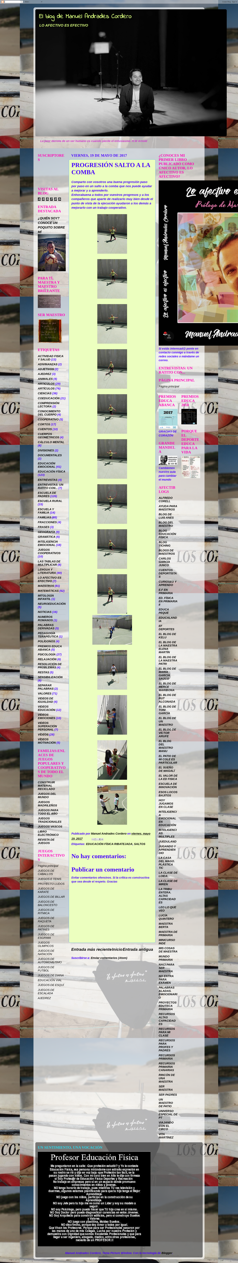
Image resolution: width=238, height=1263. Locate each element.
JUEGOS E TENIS (49, 879)
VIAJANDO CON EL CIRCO (166, 1126)
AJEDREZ (44, 374)
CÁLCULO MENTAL (51, 442)
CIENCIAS (44, 393)
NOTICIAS (44, 612)
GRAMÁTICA (46, 536)
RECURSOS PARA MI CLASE (167, 1032)
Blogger (167, 1253)
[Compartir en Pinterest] (102, 839)
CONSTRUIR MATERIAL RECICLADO (46, 786)
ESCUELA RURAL (50, 501)
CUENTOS (45, 429)
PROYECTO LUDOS (51, 883)
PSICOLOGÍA (47, 654)
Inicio (117, 949)
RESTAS (43, 672)
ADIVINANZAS (47, 364)
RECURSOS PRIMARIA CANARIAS (167, 1067)
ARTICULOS (46, 383)
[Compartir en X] (97, 839)
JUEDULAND (168, 841)
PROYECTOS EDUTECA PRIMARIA (168, 1006)
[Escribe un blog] (95, 839)
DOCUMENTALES (50, 455)
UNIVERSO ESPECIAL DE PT (168, 1114)
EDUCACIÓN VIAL (50, 980)
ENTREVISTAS (47, 479)
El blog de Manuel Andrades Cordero (85, 16)
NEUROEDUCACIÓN (52, 603)
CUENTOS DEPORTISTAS (168, 573)
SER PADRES (168, 1094)
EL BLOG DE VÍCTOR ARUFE (167, 733)
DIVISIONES (46, 450)
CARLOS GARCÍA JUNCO (165, 562)
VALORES (44, 693)
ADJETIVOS (46, 369)
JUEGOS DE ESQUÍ (51, 985)
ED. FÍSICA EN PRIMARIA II (168, 601)
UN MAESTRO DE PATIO (166, 1103)
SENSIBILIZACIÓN (50, 677)
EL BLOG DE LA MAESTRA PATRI (168, 660)
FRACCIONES (47, 522)
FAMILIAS (44, 517)
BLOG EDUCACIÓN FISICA (167, 534)
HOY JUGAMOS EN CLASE (166, 804)
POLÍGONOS (46, 641)
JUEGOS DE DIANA (51, 975)
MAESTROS (46, 585)
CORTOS (44, 424)
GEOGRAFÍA (46, 532)
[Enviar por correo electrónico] (93, 839)
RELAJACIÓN (47, 659)
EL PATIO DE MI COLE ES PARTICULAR (168, 759)
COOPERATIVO (48, 419)
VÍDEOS (43, 734)
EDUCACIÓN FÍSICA (51, 471)
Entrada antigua (138, 949)
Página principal (48, 865)
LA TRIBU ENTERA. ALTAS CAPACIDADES (167, 896)
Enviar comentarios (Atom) (109, 958)
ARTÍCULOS (46, 388)
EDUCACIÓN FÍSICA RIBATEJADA (109, 844)
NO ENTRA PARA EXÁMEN (166, 979)
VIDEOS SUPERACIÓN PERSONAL (47, 726)
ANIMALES (45, 378)
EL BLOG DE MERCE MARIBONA (167, 687)
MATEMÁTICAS (48, 590)
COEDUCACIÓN (49, 398)
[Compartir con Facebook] (100, 839)
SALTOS (139, 844)
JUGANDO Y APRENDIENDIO (167, 850)
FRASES (43, 527)
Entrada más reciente (91, 949)
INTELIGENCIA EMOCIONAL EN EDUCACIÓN (168, 818)
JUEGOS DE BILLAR (51, 896)
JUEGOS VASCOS (50, 826)
